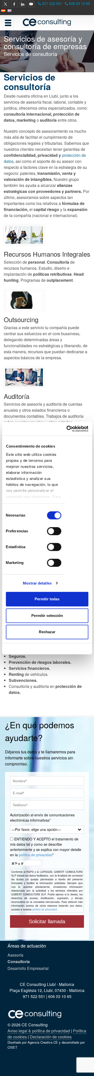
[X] (6, 4)
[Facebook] (14, 4)
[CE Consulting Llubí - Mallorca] (47, 22)
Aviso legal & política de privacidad (39, 1031)
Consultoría (19, 961)
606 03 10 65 (79, 3)
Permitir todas (47, 599)
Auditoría (16, 396)
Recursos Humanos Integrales (47, 253)
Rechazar (47, 632)
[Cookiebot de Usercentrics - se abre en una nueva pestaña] (67, 428)
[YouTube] (31, 4)
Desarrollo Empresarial (28, 968)
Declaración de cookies (51, 1037)
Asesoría (15, 955)
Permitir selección (47, 615)
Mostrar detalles (37, 583)
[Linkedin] (23, 4)
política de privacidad (35, 854)
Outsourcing (21, 319)
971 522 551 (52, 3)
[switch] (54, 531)
